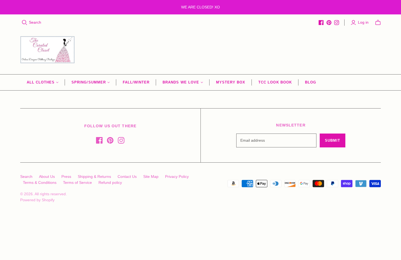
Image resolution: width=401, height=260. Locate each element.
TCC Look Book (275, 82)
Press (66, 176)
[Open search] (24, 22)
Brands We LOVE (181, 82)
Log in (363, 22)
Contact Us (127, 176)
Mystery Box (230, 82)
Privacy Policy (177, 176)
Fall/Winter (136, 82)
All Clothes (41, 82)
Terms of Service (77, 182)
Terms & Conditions (39, 182)
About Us (47, 176)
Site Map (150, 176)
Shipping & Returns (94, 176)
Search (35, 22)
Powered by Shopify (37, 200)
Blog (310, 82)
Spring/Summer (88, 82)
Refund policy (110, 182)
